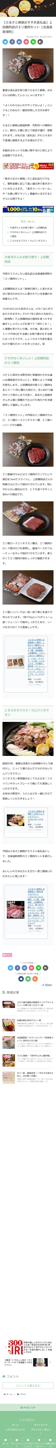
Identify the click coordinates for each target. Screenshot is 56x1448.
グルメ (8, 955)
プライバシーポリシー (41, 1431)
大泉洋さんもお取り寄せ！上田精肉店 (28, 227)
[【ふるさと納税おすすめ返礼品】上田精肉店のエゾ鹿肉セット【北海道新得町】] (19, 42)
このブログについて (15, 1429)
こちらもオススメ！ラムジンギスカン (28, 240)
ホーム (15, 1424)
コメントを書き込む (28, 1385)
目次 (23, 221)
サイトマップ (40, 1424)
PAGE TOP (29, 1407)
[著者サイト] (21, 979)
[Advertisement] (28, 1209)
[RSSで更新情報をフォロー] (35, 979)
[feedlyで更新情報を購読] (28, 979)
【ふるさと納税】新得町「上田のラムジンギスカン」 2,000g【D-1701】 (36, 815)
